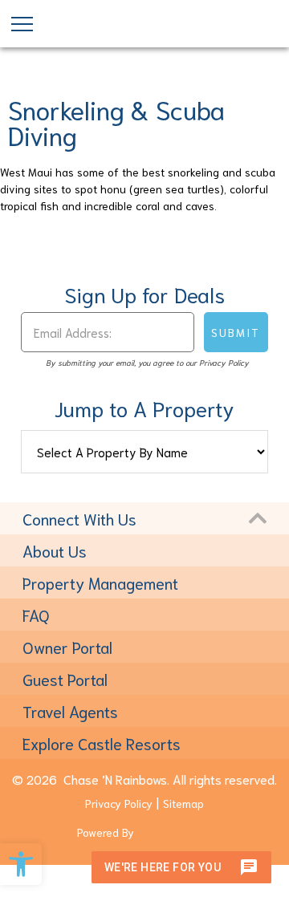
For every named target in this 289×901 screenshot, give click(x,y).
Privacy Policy (119, 803)
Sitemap (183, 803)
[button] (21, 864)
